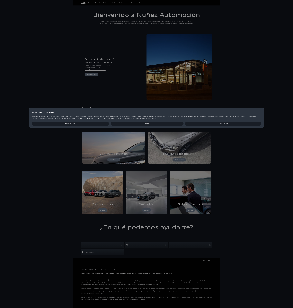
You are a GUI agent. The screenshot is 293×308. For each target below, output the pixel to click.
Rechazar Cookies (70, 123)
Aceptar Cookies (223, 123)
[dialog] (146, 118)
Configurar (147, 123)
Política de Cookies (84, 118)
